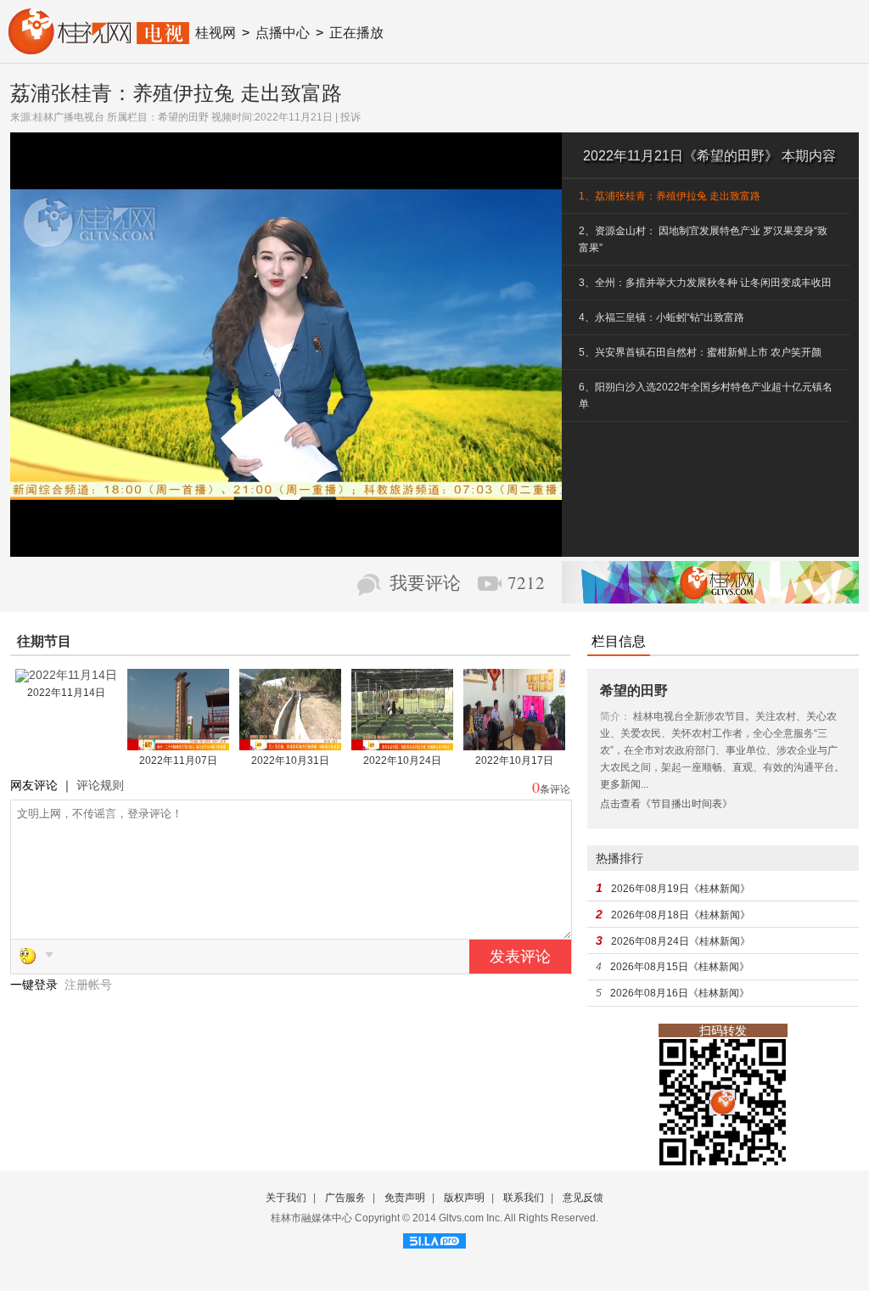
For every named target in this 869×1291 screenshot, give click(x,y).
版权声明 (464, 1198)
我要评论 (425, 583)
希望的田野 (183, 117)
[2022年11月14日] (66, 676)
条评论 (555, 789)
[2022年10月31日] (290, 744)
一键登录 (35, 984)
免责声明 (404, 1198)
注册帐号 (88, 984)
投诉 (350, 117)
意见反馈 (583, 1198)
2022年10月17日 (514, 760)
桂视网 (215, 32)
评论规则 (100, 785)
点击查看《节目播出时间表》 (666, 804)
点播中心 (282, 32)
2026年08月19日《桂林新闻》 (680, 889)
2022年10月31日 (290, 760)
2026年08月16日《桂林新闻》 (679, 993)
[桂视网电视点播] (98, 48)
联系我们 (523, 1198)
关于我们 (286, 1198)
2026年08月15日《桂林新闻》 (679, 967)
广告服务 (345, 1198)
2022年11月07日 (178, 760)
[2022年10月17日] (514, 744)
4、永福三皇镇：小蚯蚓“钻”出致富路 (661, 317)
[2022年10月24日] (402, 744)
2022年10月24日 (402, 760)
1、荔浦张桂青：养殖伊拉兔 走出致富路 (669, 196)
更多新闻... (624, 784)
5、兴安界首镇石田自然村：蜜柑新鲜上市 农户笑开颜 (700, 352)
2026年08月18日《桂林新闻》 (680, 915)
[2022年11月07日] (178, 744)
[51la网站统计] (434, 1238)
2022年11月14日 (66, 693)
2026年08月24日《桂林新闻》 (680, 941)
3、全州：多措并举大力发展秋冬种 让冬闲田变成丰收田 (705, 283)
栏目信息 (618, 641)
